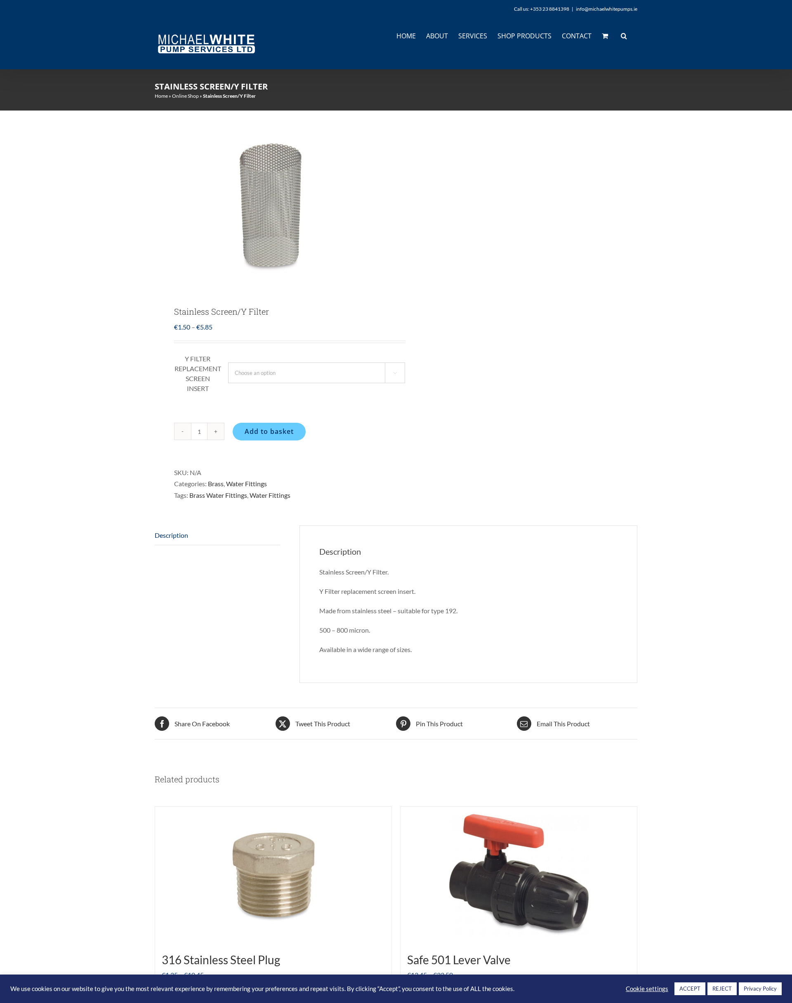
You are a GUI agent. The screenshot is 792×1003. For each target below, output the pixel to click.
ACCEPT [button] (689, 988)
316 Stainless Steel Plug (221, 960)
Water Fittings (246, 483)
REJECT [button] (722, 988)
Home (161, 96)
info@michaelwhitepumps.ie (606, 9)
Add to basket (269, 431)
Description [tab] (171, 535)
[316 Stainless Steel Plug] (273, 875)
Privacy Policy (760, 988)
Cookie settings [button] (647, 988)
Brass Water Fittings (218, 495)
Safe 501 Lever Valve (459, 960)
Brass (216, 483)
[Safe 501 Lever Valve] (519, 875)
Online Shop (185, 96)
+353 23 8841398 (549, 9)
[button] (624, 36)
